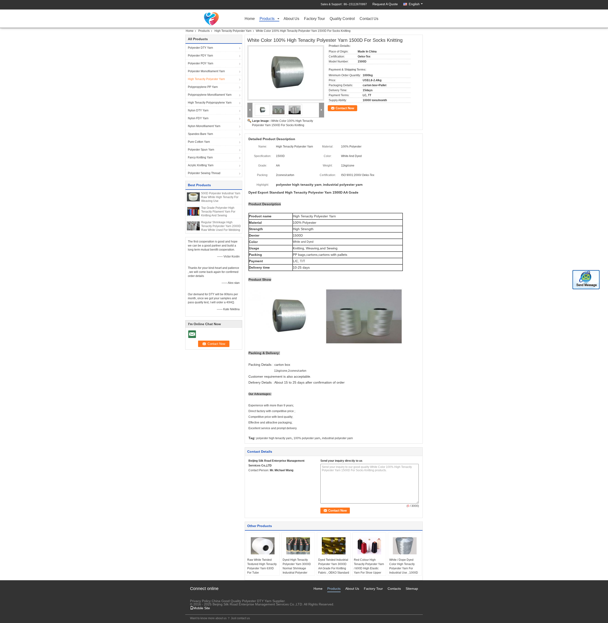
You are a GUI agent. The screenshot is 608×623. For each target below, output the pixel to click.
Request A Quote (385, 4)
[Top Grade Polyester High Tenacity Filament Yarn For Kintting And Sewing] (193, 211)
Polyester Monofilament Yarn (206, 71)
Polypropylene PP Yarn (203, 87)
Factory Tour (314, 19)
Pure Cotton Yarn (199, 141)
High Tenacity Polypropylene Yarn (210, 102)
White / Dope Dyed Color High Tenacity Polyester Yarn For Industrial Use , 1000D (403, 566)
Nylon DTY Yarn (198, 110)
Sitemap (412, 588)
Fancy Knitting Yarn (200, 157)
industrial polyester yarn (337, 438)
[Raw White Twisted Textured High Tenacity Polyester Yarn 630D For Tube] (262, 546)
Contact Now (345, 108)
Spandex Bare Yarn (200, 134)
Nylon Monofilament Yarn (204, 126)
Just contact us (240, 618)
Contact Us (369, 19)
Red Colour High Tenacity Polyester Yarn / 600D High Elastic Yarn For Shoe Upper (369, 566)
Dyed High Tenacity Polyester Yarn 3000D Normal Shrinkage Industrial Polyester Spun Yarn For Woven (297, 568)
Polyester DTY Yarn (200, 47)
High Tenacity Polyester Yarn (233, 31)
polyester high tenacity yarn (274, 438)
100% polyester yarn (307, 438)
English (414, 4)
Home (250, 19)
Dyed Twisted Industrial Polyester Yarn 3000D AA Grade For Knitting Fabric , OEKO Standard (333, 566)
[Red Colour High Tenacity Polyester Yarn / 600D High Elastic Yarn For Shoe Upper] (369, 546)
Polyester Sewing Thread (204, 173)
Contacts (394, 588)
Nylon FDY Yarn (198, 118)
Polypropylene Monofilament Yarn (210, 94)
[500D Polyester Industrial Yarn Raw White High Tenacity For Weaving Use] (193, 196)
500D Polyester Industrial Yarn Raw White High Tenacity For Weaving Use (220, 197)
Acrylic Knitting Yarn (201, 165)
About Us (291, 19)
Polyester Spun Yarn (201, 149)
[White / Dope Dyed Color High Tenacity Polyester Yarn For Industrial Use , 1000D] (404, 546)
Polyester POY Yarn (200, 63)
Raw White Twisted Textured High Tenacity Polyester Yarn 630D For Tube (262, 566)
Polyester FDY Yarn (200, 55)
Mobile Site (201, 608)
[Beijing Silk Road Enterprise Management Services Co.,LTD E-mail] (251, 476)
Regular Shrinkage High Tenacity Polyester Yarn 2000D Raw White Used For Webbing (221, 226)
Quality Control (342, 19)
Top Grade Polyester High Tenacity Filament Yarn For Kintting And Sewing (218, 211)
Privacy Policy (200, 601)
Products (267, 19)
